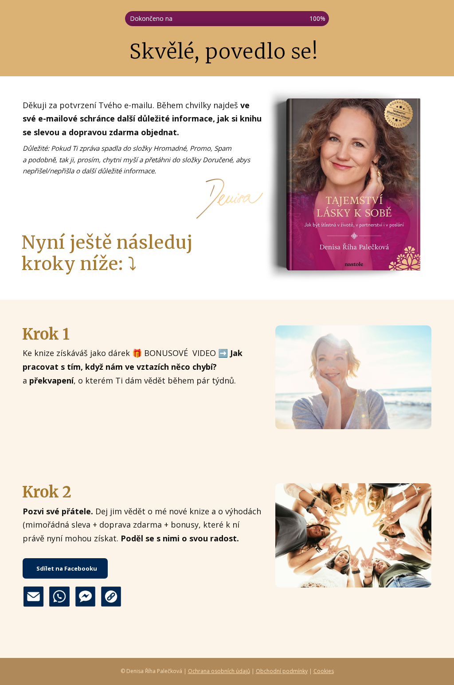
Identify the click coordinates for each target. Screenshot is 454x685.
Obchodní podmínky (282, 671)
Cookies (323, 671)
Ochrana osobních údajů (219, 671)
